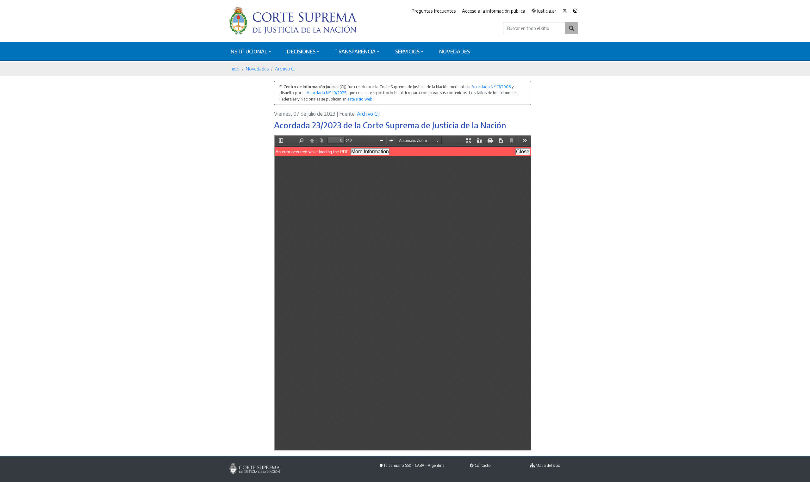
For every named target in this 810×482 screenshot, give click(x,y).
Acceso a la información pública (493, 11)
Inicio (234, 68)
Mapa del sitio (548, 465)
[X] (564, 11)
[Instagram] (575, 11)
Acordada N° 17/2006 (491, 86)
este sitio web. (360, 98)
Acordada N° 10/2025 (326, 92)
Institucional (248, 51)
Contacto (483, 465)
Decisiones (301, 51)
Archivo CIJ (285, 68)
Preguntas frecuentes (434, 11)
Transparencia (355, 51)
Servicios (407, 51)
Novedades (454, 51)
